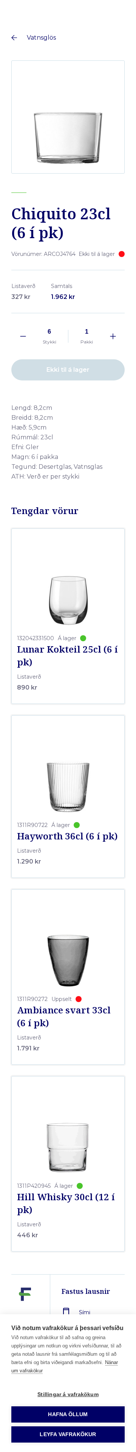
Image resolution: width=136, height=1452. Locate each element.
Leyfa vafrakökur (68, 1434)
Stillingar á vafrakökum (68, 1394)
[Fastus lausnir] (25, 1311)
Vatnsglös (41, 37)
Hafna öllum (68, 1414)
